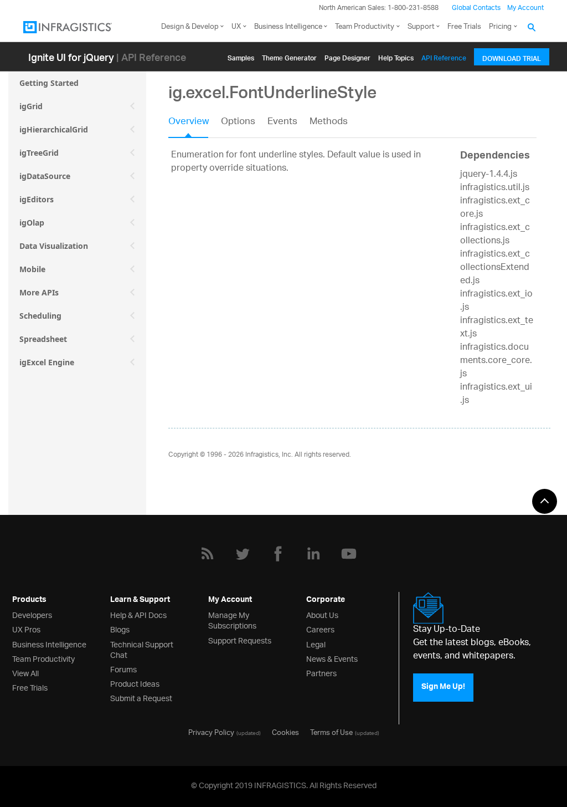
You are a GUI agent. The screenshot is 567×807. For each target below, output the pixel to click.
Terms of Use (331, 731)
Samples (241, 56)
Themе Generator (289, 56)
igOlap (31, 222)
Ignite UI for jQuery (71, 56)
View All (25, 673)
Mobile (32, 269)
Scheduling (40, 315)
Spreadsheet (43, 339)
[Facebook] (278, 554)
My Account (525, 8)
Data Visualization (53, 246)
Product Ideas (134, 683)
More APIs (39, 292)
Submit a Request (141, 697)
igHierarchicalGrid (53, 129)
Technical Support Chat (141, 649)
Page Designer (347, 56)
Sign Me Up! (443, 687)
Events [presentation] (282, 122)
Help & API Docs (138, 614)
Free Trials (464, 27)
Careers (320, 629)
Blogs (120, 629)
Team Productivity (364, 27)
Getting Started (49, 83)
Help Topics (396, 56)
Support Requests (239, 640)
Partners (321, 673)
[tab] (194, 125)
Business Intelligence (288, 27)
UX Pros (26, 629)
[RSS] (207, 554)
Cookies (285, 731)
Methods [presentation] (329, 122)
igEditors (36, 199)
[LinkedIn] (313, 554)
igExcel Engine (46, 362)
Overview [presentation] (188, 122)
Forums (123, 669)
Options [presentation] (238, 122)
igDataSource (44, 176)
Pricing (500, 27)
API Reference (443, 56)
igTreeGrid (39, 152)
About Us (322, 614)
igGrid (31, 106)
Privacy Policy (211, 731)
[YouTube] (349, 554)
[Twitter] (242, 554)
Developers (32, 614)
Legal (316, 644)
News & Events (332, 658)
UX (236, 27)
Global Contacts (476, 8)
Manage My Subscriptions (232, 619)
